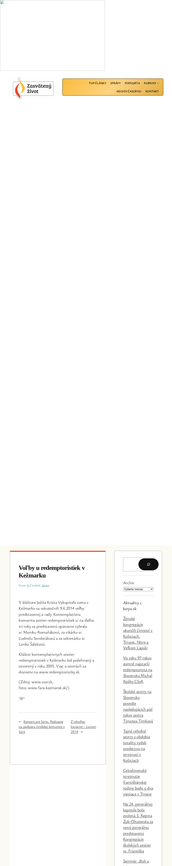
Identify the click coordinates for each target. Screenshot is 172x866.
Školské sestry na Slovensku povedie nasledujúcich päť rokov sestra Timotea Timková (138, 706)
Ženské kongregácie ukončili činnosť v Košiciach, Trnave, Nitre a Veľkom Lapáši (138, 633)
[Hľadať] (148, 564)
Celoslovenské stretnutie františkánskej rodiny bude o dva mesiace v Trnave (138, 782)
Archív (128, 582)
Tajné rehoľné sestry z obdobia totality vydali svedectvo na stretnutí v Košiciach (136, 745)
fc (28, 585)
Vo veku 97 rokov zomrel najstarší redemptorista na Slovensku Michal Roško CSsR (137, 669)
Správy (46, 585)
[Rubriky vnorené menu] (158, 83)
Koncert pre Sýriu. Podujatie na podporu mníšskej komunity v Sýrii (42, 726)
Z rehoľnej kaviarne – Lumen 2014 (83, 726)
